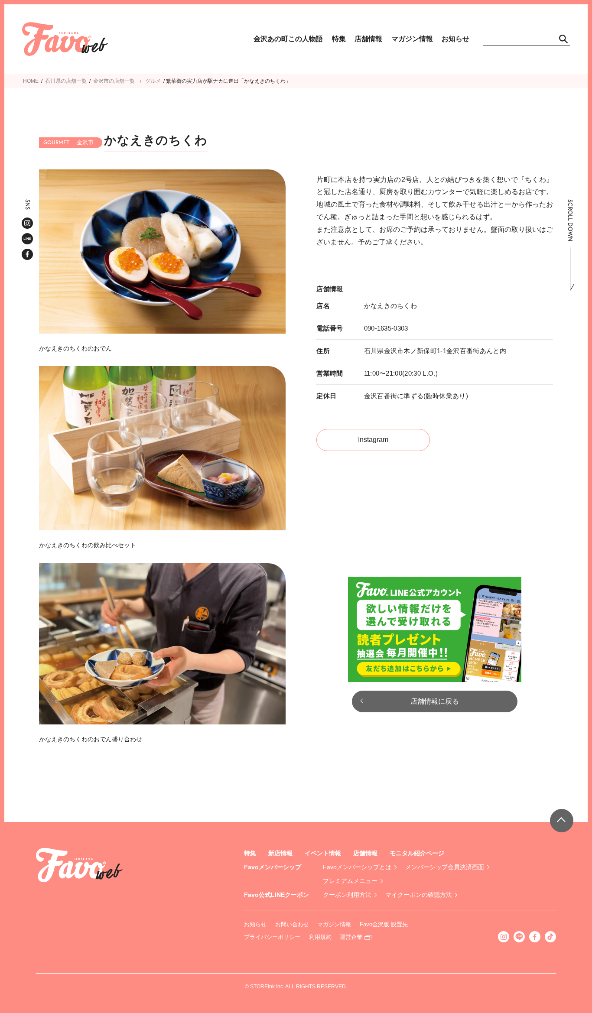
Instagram (373, 439)
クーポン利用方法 (347, 894)
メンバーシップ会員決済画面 (444, 867)
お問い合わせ (292, 924)
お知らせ (455, 38)
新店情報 (280, 853)
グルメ (153, 81)
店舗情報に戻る (434, 701)
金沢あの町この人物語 (288, 38)
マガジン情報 (412, 38)
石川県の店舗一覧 (66, 81)
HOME (31, 81)
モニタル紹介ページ (417, 853)
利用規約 (320, 937)
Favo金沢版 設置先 (384, 924)
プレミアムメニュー (350, 880)
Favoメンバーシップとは (357, 867)
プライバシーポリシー (272, 937)
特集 (339, 38)
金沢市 (101, 81)
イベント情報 (323, 853)
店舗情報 (368, 38)
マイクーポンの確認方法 (418, 894)
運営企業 (351, 937)
